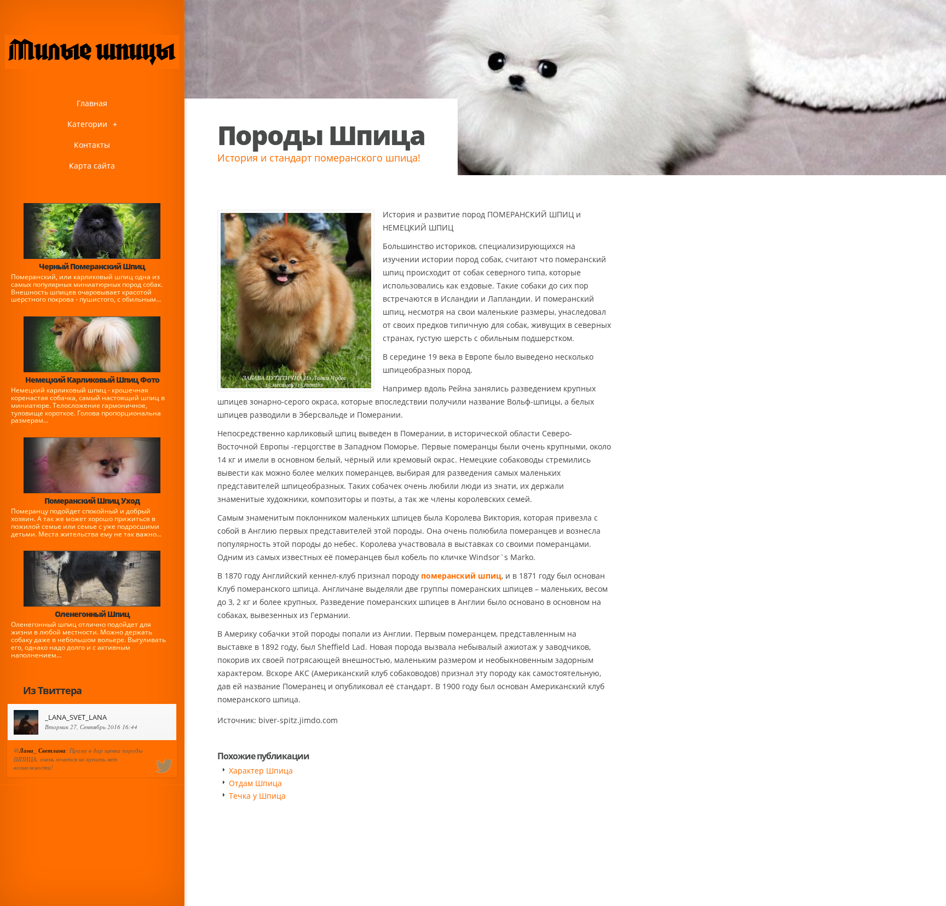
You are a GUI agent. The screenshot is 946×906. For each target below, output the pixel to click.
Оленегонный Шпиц (92, 614)
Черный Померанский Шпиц (92, 266)
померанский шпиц (461, 575)
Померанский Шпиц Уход (92, 500)
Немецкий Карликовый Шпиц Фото (92, 379)
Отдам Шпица (255, 783)
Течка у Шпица (257, 795)
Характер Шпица (261, 770)
